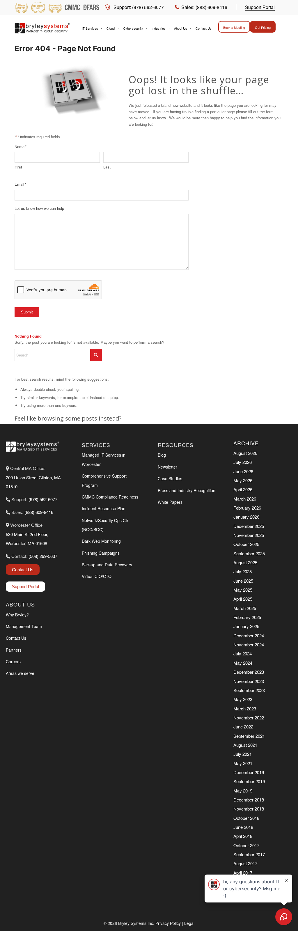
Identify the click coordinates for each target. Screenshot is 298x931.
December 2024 (248, 635)
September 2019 (249, 781)
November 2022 (248, 717)
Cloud (111, 28)
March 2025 (244, 608)
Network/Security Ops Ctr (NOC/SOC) (105, 524)
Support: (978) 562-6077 (138, 7)
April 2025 (242, 599)
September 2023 (249, 690)
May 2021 (242, 763)
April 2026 (242, 489)
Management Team (24, 626)
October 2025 (246, 544)
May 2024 (242, 663)
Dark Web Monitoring (101, 541)
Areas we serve (20, 673)
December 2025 (248, 526)
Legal (189, 923)
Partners (14, 650)
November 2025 (248, 535)
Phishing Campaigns (101, 553)
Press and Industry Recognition (186, 490)
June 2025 (243, 581)
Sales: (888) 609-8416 (204, 7)
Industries (159, 28)
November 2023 (248, 681)
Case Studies (170, 478)
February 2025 (247, 617)
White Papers (170, 502)
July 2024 (242, 653)
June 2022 (243, 726)
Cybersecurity (133, 28)
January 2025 (246, 626)
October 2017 (246, 845)
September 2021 (249, 736)
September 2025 (249, 553)
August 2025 (245, 562)
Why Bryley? (17, 615)
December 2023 (248, 672)
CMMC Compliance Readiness (110, 497)
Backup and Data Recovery (107, 565)
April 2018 (242, 836)
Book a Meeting (234, 27)
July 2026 (242, 462)
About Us (180, 28)
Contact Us (204, 28)
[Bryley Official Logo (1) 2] (44, 28)
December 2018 (248, 800)
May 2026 (242, 480)
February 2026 (247, 508)
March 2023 (244, 708)
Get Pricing (263, 27)
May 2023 (242, 699)
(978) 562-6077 (43, 499)
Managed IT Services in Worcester (103, 459)
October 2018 (246, 818)
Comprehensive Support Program (104, 480)
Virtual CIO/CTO (96, 576)
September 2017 (249, 854)
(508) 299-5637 (43, 556)
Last (107, 167)
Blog (162, 455)
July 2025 (242, 571)
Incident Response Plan (103, 508)
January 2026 (246, 517)
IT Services (90, 28)
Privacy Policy (168, 923)
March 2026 (244, 499)
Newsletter (167, 467)
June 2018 (243, 827)
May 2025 (242, 590)
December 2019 (248, 772)
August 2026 (245, 453)
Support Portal (260, 7)
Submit (27, 312)
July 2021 (242, 754)
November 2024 (248, 644)
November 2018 (248, 809)
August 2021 (245, 745)
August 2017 (245, 863)
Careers (13, 661)
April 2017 (242, 873)
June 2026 (243, 471)
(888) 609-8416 (38, 512)
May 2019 (242, 791)
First (18, 167)
